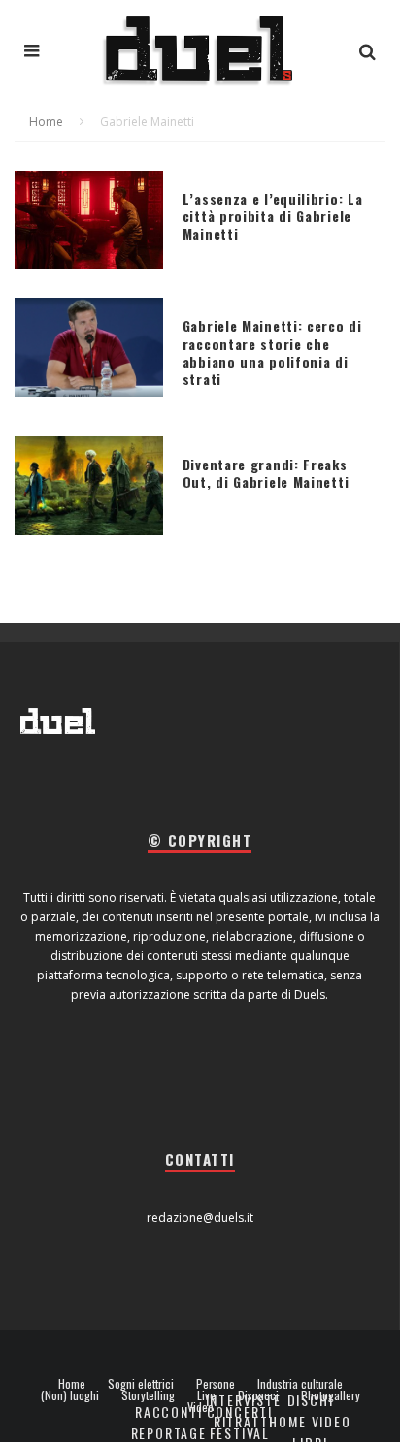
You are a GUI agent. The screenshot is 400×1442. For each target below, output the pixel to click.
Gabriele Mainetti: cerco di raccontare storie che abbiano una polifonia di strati (272, 352)
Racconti (169, 1411)
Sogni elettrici (141, 1384)
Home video (309, 1421)
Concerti (240, 1411)
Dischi (310, 1400)
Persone (215, 1384)
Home (71, 1384)
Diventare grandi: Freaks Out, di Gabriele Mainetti (266, 473)
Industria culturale (300, 1384)
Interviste (244, 1400)
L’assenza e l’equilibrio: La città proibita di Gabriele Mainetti (273, 215)
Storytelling (148, 1395)
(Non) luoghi (70, 1395)
